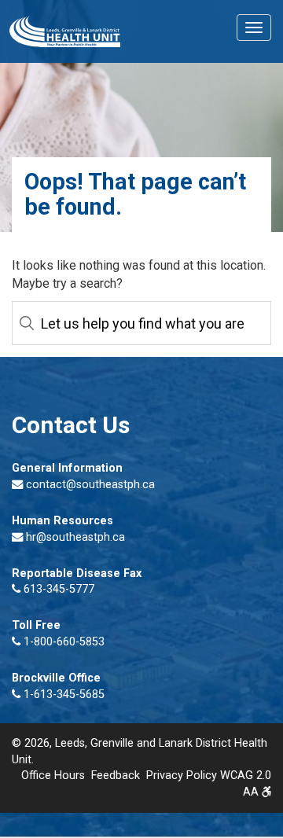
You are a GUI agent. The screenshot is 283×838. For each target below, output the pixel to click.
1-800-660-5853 (62, 642)
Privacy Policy (181, 775)
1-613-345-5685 (62, 694)
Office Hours (53, 775)
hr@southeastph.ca (75, 537)
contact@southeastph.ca (90, 484)
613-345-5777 (57, 589)
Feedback (115, 775)
